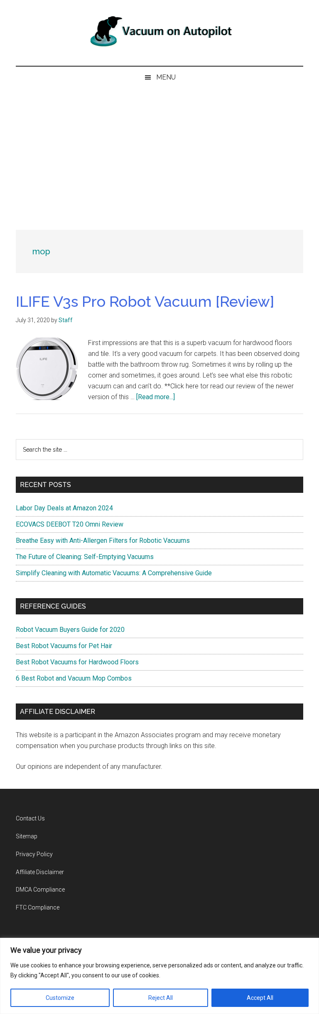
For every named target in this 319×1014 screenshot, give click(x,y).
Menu (166, 77)
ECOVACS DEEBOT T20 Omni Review (69, 524)
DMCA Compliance (40, 889)
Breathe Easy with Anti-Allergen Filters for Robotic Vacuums (103, 540)
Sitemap (26, 836)
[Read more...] (155, 397)
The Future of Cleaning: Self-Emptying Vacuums (85, 557)
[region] (159, 976)
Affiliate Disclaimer (40, 872)
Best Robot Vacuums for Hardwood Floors (77, 662)
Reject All (160, 997)
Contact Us (30, 818)
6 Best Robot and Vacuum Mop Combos (74, 678)
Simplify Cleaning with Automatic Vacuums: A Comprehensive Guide (114, 573)
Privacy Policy (34, 854)
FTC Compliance (37, 907)
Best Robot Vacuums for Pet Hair (64, 646)
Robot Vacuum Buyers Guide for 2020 (70, 630)
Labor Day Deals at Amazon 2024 (64, 508)
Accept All (260, 997)
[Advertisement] (159, 150)
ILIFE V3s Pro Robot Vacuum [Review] (145, 301)
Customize (60, 997)
